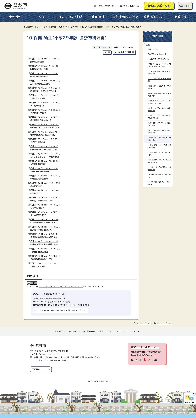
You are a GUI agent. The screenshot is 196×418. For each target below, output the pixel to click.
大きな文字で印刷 (122, 52)
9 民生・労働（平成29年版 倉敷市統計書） (159, 132)
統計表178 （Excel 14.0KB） (44, 146)
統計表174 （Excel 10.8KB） (44, 117)
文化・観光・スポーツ (125, 16)
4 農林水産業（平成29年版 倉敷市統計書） (159, 95)
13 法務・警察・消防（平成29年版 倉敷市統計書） (160, 161)
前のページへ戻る (144, 323)
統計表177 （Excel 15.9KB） (44, 139)
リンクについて (121, 331)
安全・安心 (15, 16)
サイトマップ (60, 331)
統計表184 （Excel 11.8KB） (44, 190)
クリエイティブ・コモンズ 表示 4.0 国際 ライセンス (61, 286)
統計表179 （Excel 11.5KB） (44, 154)
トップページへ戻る (164, 323)
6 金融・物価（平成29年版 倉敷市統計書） (159, 109)
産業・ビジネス (153, 16)
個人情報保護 (89, 331)
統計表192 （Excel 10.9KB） (44, 249)
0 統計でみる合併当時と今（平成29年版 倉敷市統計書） (159, 65)
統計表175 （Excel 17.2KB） (44, 124)
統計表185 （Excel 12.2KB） (44, 197)
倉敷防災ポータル (159, 5)
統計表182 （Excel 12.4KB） (44, 176)
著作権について (105, 331)
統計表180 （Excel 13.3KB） (44, 161)
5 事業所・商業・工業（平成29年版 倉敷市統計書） (159, 102)
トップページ (40, 27)
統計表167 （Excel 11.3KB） (44, 66)
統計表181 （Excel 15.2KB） (44, 168)
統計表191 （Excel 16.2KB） (44, 241)
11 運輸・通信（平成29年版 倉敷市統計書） (160, 146)
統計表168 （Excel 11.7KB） (44, 73)
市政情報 (180, 16)
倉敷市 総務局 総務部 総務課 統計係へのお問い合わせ (61, 310)
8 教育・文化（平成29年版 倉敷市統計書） (159, 124)
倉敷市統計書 (71, 27)
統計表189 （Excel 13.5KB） (44, 227)
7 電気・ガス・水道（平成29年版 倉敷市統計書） (159, 117)
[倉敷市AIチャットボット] (189, 399)
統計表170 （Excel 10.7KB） (44, 88)
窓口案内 (36, 369)
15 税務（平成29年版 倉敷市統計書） (159, 176)
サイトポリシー (74, 331)
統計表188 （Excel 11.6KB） (44, 219)
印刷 (105, 52)
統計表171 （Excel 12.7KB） (44, 95)
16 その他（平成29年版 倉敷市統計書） (159, 183)
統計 (61, 27)
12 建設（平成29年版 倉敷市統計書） (159, 154)
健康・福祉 (98, 16)
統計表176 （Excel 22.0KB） (44, 132)
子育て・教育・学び (70, 16)
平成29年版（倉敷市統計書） (91, 27)
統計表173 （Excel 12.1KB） (44, 110)
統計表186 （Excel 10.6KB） (44, 205)
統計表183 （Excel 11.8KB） (44, 183)
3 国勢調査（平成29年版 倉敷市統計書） (159, 87)
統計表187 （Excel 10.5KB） (44, 212)
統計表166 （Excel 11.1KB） (44, 59)
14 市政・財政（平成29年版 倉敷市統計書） (160, 168)
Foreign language (106, 6)
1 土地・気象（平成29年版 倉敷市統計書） (159, 73)
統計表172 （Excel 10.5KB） (44, 102)
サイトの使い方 (137, 331)
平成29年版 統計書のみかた (158, 59)
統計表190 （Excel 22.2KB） (44, 234)
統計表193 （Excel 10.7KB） (44, 256)
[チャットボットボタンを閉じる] (193, 394)
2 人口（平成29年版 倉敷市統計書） (159, 80)
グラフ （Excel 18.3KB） (42, 263)
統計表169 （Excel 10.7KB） (44, 81)
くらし (43, 16)
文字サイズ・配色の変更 (129, 6)
